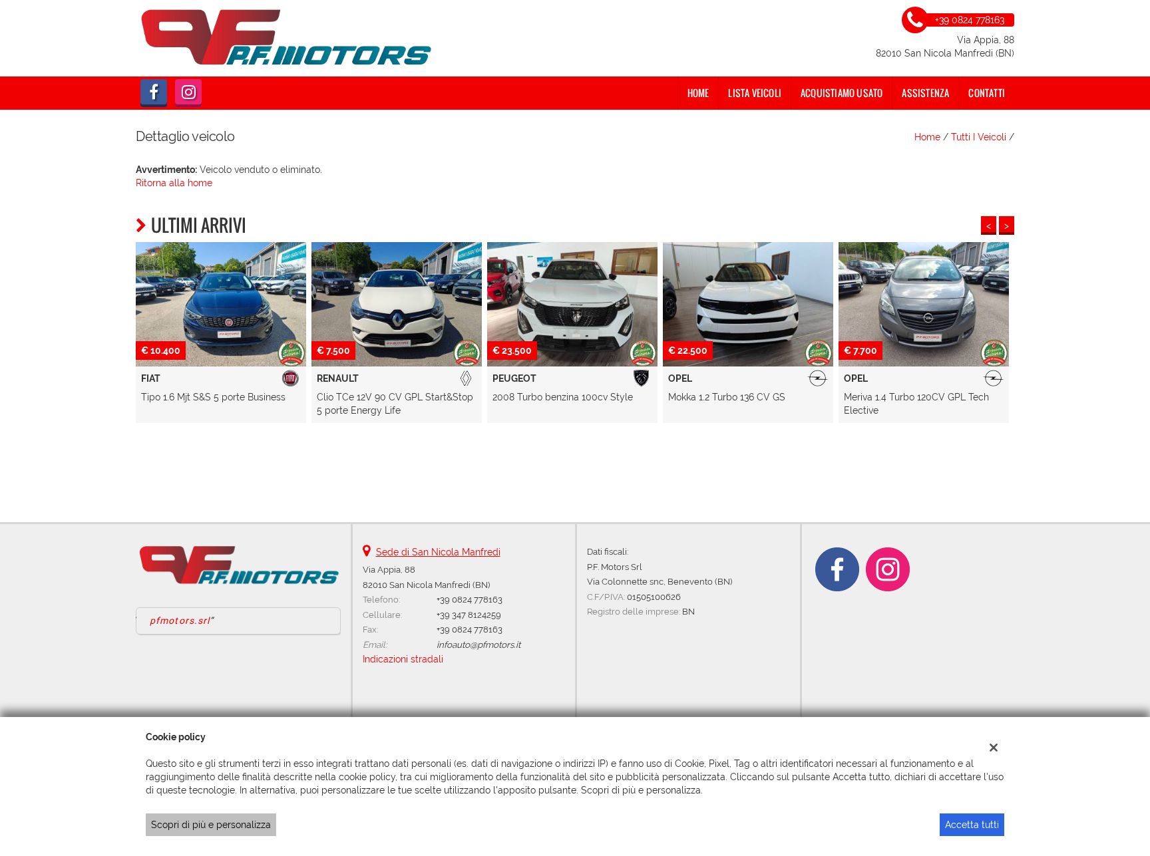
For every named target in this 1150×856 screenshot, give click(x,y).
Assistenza (925, 93)
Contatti (986, 93)
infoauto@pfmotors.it (478, 644)
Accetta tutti (972, 824)
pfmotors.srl (180, 620)
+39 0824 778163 (469, 599)
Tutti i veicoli (978, 137)
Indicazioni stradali (403, 659)
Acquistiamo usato (841, 93)
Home (698, 93)
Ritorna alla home (174, 183)
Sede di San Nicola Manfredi (438, 552)
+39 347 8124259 (469, 614)
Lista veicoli (754, 93)
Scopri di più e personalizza (211, 824)
